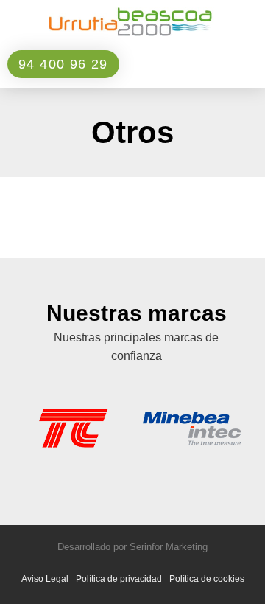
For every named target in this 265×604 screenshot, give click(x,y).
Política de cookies (206, 579)
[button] (227, 64)
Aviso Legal (44, 579)
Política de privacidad (119, 579)
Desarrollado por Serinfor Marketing (132, 546)
